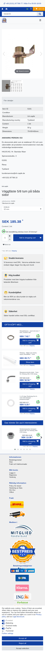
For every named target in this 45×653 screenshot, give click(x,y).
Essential (9, 620)
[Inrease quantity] (9, 236)
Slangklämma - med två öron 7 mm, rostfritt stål (30, 331)
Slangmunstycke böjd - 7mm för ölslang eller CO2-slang (29, 373)
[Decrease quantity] (9, 239)
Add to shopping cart (27, 238)
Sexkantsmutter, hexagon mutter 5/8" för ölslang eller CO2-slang (29, 430)
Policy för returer (15, 486)
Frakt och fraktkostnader (18, 464)
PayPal (8, 628)
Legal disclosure (18, 617)
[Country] (27, 9)
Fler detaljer (8, 101)
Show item (30, 362)
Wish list (7, 244)
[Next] (41, 53)
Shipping (14, 251)
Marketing (9, 623)
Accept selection (22, 648)
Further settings (7, 633)
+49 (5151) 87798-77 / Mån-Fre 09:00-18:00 (23, 3)
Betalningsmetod (15, 460)
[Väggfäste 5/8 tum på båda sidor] (8, 86)
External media (11, 626)
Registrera (13, 475)
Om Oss (12, 490)
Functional (9, 631)
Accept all (22, 638)
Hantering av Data (15, 488)
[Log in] (2, 9)
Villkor (11, 492)
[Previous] (4, 53)
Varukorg (12, 477)
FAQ (10, 462)
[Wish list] (31, 9)
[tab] (22, 100)
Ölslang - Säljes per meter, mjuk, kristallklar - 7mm (28, 353)
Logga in (12, 473)
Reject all (22, 643)
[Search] (40, 14)
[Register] (7, 9)
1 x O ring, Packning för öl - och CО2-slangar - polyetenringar (29, 398)
